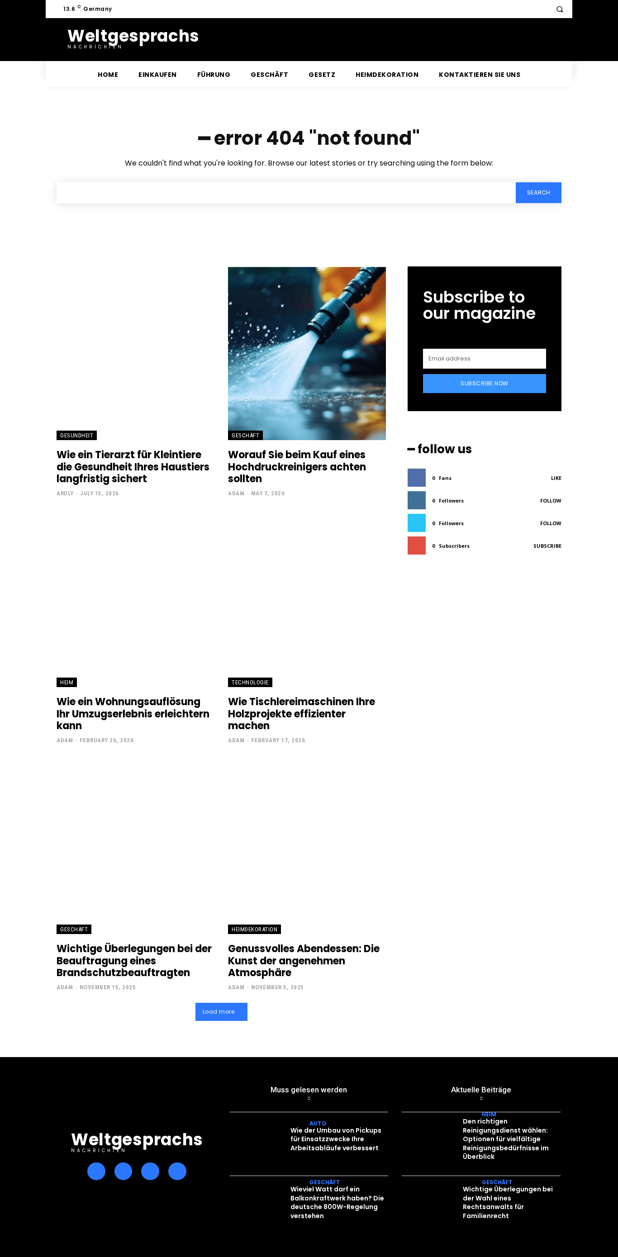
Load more (219, 1011)
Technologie (250, 682)
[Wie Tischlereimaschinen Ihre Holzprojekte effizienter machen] (307, 600)
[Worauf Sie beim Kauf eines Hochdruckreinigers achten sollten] (307, 353)
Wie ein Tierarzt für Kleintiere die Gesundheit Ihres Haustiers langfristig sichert (133, 467)
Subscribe (547, 545)
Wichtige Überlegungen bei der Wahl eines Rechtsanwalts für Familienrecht (508, 1202)
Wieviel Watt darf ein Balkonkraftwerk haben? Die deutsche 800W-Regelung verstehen (337, 1202)
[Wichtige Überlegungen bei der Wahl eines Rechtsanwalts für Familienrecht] (431, 1205)
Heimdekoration (254, 929)
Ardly (65, 493)
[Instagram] (123, 1171)
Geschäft (245, 435)
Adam (236, 493)
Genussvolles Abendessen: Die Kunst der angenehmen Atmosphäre (304, 961)
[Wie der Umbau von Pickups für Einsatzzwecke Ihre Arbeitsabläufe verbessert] (259, 1141)
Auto (318, 1123)
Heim (66, 682)
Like (556, 477)
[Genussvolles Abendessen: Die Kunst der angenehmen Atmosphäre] (307, 847)
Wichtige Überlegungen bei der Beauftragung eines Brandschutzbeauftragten (134, 961)
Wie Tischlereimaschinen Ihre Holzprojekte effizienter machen (301, 714)
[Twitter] (150, 1171)
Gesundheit (76, 435)
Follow (550, 500)
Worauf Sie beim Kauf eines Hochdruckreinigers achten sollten (297, 467)
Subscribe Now (485, 383)
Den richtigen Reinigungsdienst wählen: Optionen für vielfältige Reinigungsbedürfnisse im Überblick (506, 1139)
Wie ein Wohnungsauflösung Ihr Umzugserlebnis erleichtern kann (133, 714)
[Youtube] (177, 1171)
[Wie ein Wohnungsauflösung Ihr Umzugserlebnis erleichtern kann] (135, 600)
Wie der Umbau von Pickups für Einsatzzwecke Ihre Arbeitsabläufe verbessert (335, 1139)
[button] (560, 9)
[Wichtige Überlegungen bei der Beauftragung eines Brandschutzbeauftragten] (135, 847)
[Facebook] (96, 1171)
